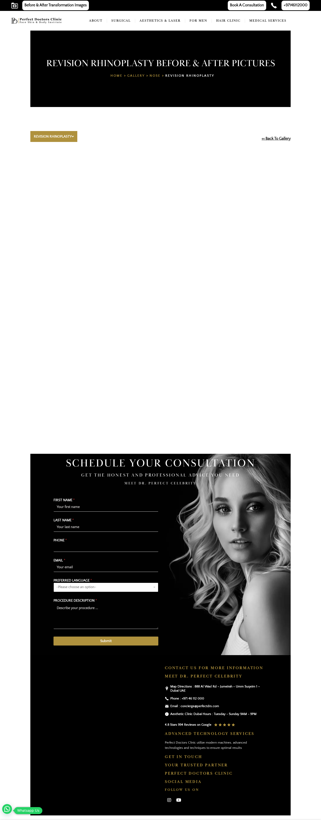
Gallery (136, 76)
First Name (64, 500)
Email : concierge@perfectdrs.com (194, 706)
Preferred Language (73, 580)
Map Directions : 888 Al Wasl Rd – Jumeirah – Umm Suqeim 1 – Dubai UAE (215, 689)
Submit (106, 641)
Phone (60, 540)
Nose (155, 76)
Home (116, 76)
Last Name (64, 520)
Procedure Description (75, 600)
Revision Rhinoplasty (189, 76)
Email (59, 560)
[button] (7, 809)
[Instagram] (169, 800)
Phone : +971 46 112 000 (187, 698)
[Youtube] (178, 800)
